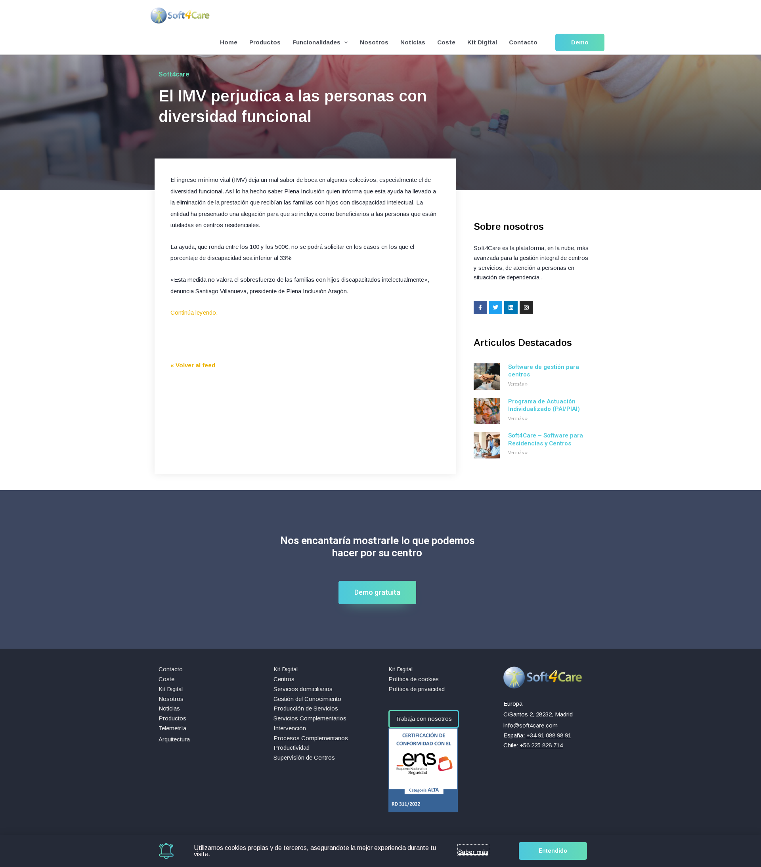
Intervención (289, 728)
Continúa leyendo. (194, 312)
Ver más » (518, 384)
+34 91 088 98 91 (548, 735)
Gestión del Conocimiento (307, 698)
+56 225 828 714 (541, 745)
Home (228, 42)
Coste (446, 42)
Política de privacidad (416, 689)
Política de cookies (413, 679)
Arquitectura (174, 739)
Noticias (412, 42)
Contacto (523, 42)
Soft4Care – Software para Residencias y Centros (545, 439)
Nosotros (374, 42)
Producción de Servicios (305, 708)
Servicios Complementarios (309, 718)
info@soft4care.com (530, 725)
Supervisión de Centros (304, 757)
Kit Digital (482, 42)
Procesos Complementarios (310, 738)
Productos (265, 42)
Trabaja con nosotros (424, 718)
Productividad (291, 747)
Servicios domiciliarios (303, 689)
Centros (283, 679)
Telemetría (172, 728)
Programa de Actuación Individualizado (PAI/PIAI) (544, 405)
